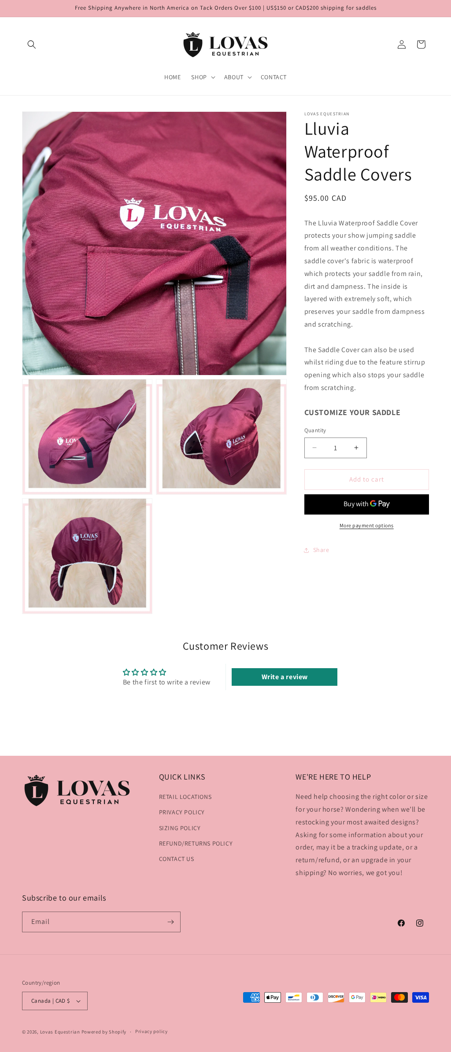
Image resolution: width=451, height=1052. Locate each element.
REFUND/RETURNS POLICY (196, 843)
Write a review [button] (285, 676)
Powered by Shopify (104, 1032)
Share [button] (321, 550)
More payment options (367, 525)
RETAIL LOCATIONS (185, 797)
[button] (31, 44)
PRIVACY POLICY (182, 812)
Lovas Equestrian (60, 1032)
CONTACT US (176, 859)
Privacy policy (151, 1031)
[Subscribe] (170, 922)
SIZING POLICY (180, 828)
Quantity (315, 430)
